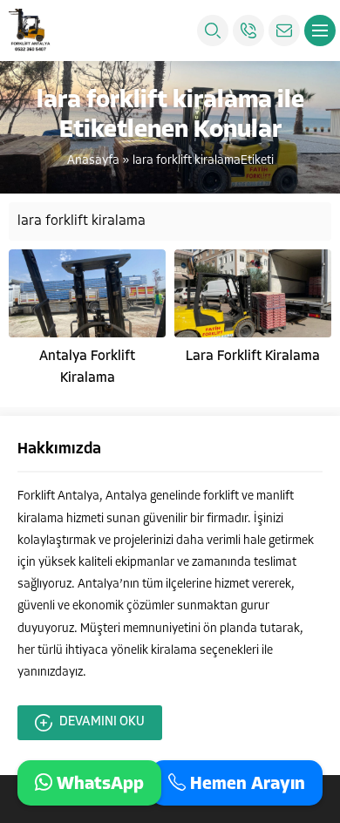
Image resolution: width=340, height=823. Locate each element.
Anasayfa (93, 160)
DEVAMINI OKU (102, 722)
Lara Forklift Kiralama (253, 357)
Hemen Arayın (245, 783)
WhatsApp (98, 783)
